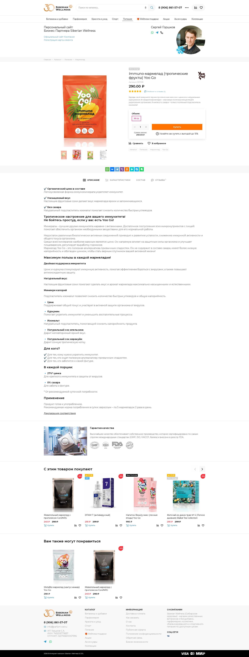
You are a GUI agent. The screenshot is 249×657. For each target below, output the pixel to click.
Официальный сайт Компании (59, 37)
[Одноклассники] (127, 169)
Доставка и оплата (135, 613)
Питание (143, 149)
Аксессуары (91, 642)
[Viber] (122, 169)
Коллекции (90, 646)
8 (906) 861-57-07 (170, 7)
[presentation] (195, 469)
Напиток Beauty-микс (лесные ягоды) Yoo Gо (141, 516)
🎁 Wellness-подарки (95, 634)
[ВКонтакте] (112, 169)
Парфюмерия (92, 617)
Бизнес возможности (137, 642)
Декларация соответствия (60, 413)
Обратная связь (134, 638)
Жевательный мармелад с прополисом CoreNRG (57, 516)
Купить (177, 127)
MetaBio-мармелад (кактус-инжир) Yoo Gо (62, 588)
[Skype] (137, 169)
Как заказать (132, 617)
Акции (88, 638)
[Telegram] (117, 169)
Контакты (131, 625)
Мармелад (155, 149)
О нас (129, 621)
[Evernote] (141, 169)
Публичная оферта (136, 629)
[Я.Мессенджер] (132, 169)
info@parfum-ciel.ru (57, 626)
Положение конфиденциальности (143, 634)
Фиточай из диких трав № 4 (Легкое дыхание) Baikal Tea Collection (186, 516)
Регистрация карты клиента (58, 40)
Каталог (133, 149)
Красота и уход (93, 621)
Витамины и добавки (96, 613)
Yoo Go (165, 149)
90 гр (136, 118)
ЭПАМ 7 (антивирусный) (97, 515)
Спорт (88, 625)
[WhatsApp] (107, 169)
